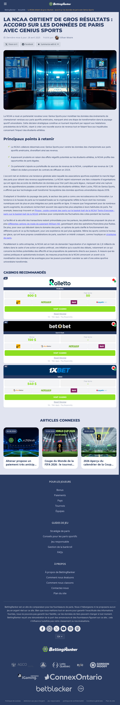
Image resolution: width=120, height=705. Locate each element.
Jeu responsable (60, 541)
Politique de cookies (13, 701)
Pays (60, 500)
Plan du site (60, 593)
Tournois (60, 505)
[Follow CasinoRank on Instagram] (49, 629)
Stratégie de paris (60, 531)
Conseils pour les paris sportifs (60, 536)
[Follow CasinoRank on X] (56, 629)
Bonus (60, 490)
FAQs (60, 552)
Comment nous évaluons (60, 577)
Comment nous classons (60, 582)
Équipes (60, 511)
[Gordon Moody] (99, 665)
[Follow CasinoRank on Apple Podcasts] (77, 629)
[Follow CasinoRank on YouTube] (63, 629)
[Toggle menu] (5, 4)
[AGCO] (22, 665)
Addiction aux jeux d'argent (34, 701)
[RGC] (80, 665)
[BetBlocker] (54, 688)
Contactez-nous (60, 588)
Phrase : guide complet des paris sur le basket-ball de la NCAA (66, 210)
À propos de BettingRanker (60, 572)
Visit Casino (60, 309)
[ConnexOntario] (73, 677)
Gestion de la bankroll (60, 547)
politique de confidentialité (73, 701)
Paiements (60, 495)
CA (58, 636)
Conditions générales (94, 701)
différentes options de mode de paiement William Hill (34, 224)
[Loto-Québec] (61, 665)
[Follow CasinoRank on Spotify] (70, 629)
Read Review (60, 313)
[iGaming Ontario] (28, 677)
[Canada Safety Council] (43, 665)
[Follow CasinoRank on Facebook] (42, 629)
